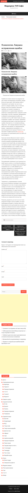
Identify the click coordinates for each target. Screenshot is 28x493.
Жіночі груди (7, 460)
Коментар (4, 249)
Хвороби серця (8, 455)
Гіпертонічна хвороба (9, 428)
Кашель (6, 409)
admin (10, 50)
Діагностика (7, 431)
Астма (5, 404)
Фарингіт (6, 396)
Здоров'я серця (7, 416)
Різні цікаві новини (9, 220)
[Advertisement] (14, 30)
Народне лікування (9, 389)
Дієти (4, 379)
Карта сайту (16, 488)
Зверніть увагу (7, 399)
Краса (4, 458)
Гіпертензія (7, 426)
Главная (10, 488)
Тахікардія (6, 450)
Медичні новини (7, 465)
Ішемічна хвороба (8, 438)
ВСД (5, 423)
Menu (14, 14)
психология (20, 131)
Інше (5, 435)
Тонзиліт (6, 394)
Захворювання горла (8, 382)
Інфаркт (6, 433)
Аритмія (6, 418)
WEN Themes (17, 491)
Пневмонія (7, 413)
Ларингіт (6, 386)
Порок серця (7, 443)
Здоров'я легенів (7, 402)
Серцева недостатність (10, 445)
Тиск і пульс (7, 453)
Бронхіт (6, 406)
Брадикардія (7, 421)
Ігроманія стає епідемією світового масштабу (14, 328)
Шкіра (4, 475)
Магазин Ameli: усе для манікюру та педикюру (14, 339)
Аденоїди (6, 384)
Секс (4, 470)
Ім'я (2, 266)
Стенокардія (7, 448)
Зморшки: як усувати (9, 462)
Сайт (3, 277)
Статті (6, 391)
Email (3, 271)
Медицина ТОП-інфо (14, 6)
